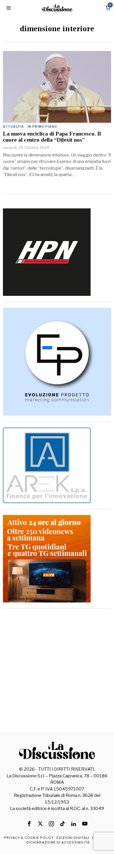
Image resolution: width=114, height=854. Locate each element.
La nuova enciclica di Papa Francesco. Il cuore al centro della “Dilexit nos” (52, 137)
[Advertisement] (57, 671)
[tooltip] (29, 823)
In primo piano (42, 126)
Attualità (13, 126)
